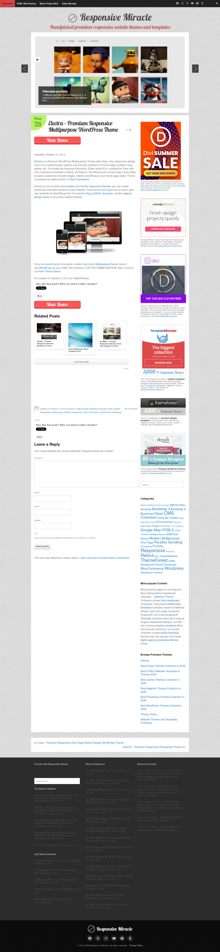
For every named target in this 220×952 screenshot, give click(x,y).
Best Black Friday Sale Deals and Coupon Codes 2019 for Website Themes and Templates (55, 835)
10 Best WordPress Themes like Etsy (53, 889)
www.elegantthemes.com (166, 316)
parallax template (166, 625)
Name (37, 492)
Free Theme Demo (49, 271)
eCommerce (163, 521)
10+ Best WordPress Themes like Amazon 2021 (55, 871)
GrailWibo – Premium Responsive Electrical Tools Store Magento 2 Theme (110, 343)
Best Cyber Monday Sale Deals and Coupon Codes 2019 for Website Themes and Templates (56, 822)
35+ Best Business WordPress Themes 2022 (108, 847)
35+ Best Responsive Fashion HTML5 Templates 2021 (105, 896)
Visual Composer (166, 564)
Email (37, 506)
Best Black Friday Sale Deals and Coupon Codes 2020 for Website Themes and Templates (55, 810)
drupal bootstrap (169, 633)
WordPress (45, 268)
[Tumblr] (202, 3)
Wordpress (117, 412)
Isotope (154, 534)
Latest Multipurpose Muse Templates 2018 (78, 350)
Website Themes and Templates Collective (159, 721)
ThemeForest (154, 559)
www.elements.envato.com (170, 245)
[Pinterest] (197, 3)
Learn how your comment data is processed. (104, 558)
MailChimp (172, 534)
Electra (38, 161)
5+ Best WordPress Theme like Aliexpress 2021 (55, 881)
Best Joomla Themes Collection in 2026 (160, 681)
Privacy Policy (149, 714)
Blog (86, 408)
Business (103, 408)
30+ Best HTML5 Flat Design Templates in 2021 (107, 906)
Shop (156, 556)
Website (37, 520)
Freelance (179, 526)
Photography (146, 546)
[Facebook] (177, 3)
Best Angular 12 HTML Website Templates (107, 885)
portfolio (96, 193)
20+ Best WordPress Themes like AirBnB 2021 (58, 860)
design (38, 197)
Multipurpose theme (106, 264)
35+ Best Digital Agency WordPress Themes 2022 (108, 820)
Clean (110, 408)
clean (104, 161)
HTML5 (168, 529)
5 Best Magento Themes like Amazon (53, 899)
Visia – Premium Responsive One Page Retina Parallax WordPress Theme (81, 743)
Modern (155, 538)
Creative (173, 517)
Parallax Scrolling (168, 542)
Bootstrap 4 (178, 509)
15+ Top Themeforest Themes (49, 845)
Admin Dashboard (149, 505)
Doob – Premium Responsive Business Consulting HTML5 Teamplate (159, 828)
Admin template (163, 505)
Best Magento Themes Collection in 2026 (161, 690)
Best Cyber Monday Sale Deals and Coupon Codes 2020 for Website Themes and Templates (56, 797)
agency (128, 193)
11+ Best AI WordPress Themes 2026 (105, 770)
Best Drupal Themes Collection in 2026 (163, 666)
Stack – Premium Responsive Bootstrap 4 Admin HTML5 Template (158, 792)
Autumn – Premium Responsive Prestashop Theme (152, 747)
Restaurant (170, 551)
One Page (147, 542)
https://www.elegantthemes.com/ (155, 190)
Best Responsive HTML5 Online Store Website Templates (109, 877)
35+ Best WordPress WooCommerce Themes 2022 (109, 810)
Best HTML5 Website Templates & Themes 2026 (160, 672)
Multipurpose (57, 412)
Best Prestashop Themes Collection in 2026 (162, 698)
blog (88, 193)
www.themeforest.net (163, 424)
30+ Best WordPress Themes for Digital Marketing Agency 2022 (106, 830)
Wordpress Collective (152, 572)
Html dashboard (170, 600)
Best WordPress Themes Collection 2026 (161, 707)
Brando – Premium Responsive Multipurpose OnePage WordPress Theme (160, 807)
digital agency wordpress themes (159, 640)
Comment (38, 457)
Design (117, 408)
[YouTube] (192, 3)
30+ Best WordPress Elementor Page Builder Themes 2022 (109, 801)
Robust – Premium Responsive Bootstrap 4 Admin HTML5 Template (159, 776)
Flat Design (165, 525)
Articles (145, 660)
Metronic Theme (164, 596)
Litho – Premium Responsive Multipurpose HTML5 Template (159, 819)
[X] (182, 3)
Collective (148, 517)
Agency (80, 408)
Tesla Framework (79, 179)
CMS (169, 512)
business (107, 193)
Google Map (45, 412)
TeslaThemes (81, 278)
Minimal (145, 538)
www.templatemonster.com (152, 389)
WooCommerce (152, 568)
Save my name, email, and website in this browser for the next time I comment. (65, 537)
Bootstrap (93, 408)
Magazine (162, 534)
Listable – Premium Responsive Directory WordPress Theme (45, 343)
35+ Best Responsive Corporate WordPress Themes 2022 (108, 839)
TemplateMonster (169, 556)
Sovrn (126, 368)
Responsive (77, 412)
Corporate (162, 517)
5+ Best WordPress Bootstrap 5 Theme (106, 789)
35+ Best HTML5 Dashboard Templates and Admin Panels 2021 (108, 782)
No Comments (131, 408)
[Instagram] (187, 3)
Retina (147, 555)
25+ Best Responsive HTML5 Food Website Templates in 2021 (108, 868)
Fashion (156, 525)
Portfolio (67, 412)
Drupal (152, 522)
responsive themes (100, 186)
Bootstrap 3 (161, 508)
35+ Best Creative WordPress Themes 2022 (108, 856)
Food (173, 526)
